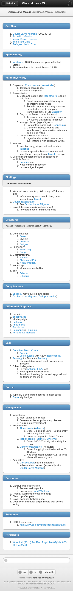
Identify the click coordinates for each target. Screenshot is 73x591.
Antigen (31, 369)
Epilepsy (17, 294)
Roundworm (32, 85)
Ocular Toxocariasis (24, 201)
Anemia (24, 353)
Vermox (40, 439)
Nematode (47, 85)
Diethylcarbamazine (31, 446)
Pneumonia (19, 324)
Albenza (39, 428)
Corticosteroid (27, 462)
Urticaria (24, 276)
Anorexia (25, 241)
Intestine (24, 148)
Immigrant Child (21, 41)
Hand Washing (41, 491)
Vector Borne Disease (25, 39)
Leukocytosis (27, 355)
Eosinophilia (54, 355)
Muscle (52, 154)
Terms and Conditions (43, 578)
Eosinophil (18, 330)
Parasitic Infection (22, 36)
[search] (70, 3)
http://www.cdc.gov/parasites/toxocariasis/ (43, 524)
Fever (23, 236)
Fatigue (24, 244)
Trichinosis (18, 327)
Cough (23, 252)
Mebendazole (27, 439)
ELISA (39, 369)
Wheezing (25, 249)
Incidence (18, 62)
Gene (16, 397)
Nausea (24, 257)
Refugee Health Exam (25, 44)
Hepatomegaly (28, 262)
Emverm (51, 439)
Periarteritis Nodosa (24, 332)
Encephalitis (19, 316)
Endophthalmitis (47, 296)
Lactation (57, 111)
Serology (18, 358)
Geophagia (58, 125)
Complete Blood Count (25, 350)
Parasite (24, 162)
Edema (24, 273)
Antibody (42, 358)
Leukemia (32, 330)
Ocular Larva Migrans (25, 33)
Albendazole (26, 428)
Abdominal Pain (28, 260)
